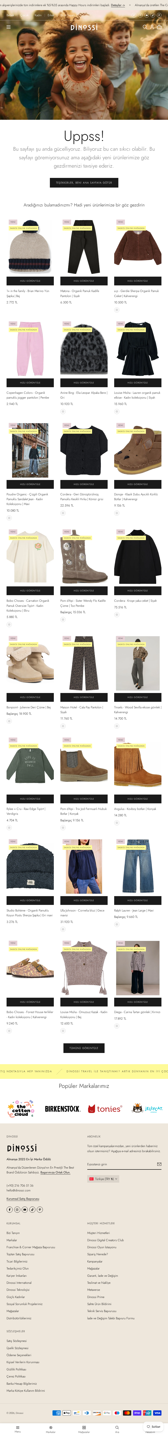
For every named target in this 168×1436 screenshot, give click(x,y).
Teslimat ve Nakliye (98, 1282)
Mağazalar (13, 1311)
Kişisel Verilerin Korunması (23, 1362)
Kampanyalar (95, 1261)
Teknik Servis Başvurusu (101, 1311)
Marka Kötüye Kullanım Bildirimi (26, 1390)
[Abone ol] (159, 1164)
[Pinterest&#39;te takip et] (159, 15)
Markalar (12, 1240)
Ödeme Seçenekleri (19, 1355)
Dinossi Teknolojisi (18, 1289)
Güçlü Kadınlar (16, 1297)
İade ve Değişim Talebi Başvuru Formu (111, 1318)
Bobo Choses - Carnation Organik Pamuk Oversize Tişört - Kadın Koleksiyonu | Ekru (28, 605)
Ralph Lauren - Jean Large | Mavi (134, 910)
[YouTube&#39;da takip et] (146, 15)
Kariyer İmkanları (17, 1275)
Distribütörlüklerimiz (19, 1318)
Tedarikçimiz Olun (18, 1268)
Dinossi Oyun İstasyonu (101, 1247)
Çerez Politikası (16, 1376)
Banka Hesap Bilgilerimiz (22, 1383)
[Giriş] (152, 27)
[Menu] (8, 27)
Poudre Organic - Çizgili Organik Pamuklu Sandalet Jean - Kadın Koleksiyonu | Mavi (27, 499)
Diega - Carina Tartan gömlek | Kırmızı (137, 1012)
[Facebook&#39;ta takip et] (134, 15)
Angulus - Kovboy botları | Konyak (135, 809)
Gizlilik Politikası (16, 1369)
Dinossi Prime (95, 1297)
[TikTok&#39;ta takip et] (152, 15)
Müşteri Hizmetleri (98, 1233)
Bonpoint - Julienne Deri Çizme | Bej (29, 707)
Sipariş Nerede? (97, 1254)
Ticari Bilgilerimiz (17, 1261)
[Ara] (145, 27)
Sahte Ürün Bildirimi (99, 1304)
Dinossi (19, 1413)
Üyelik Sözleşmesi (17, 1348)
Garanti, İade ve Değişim (102, 1275)
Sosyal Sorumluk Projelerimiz (24, 1304)
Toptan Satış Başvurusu (20, 1254)
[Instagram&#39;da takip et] (140, 15)
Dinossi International (19, 1282)
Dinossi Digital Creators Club (105, 1240)
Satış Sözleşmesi (17, 1341)
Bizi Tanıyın (13, 1233)
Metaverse (93, 1289)
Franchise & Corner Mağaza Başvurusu (31, 1247)
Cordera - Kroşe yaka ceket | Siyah (135, 600)
